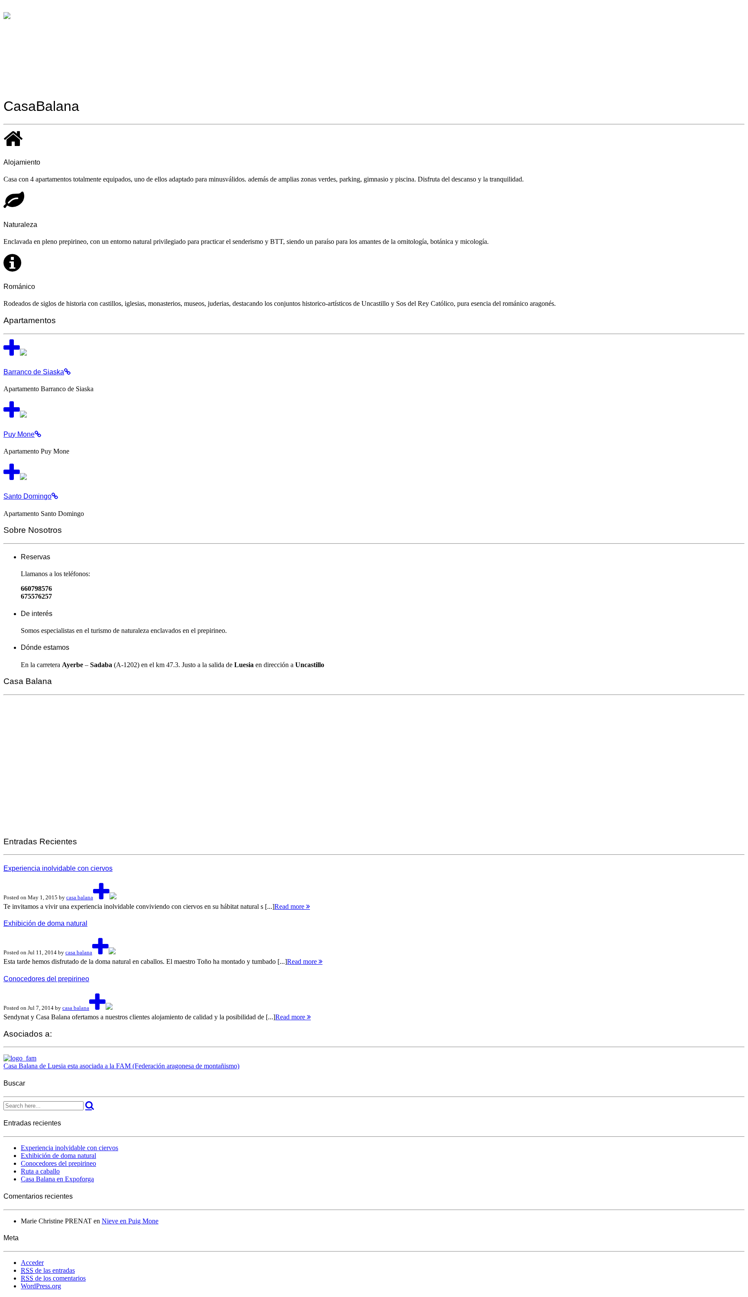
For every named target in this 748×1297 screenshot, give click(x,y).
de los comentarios (53, 1278)
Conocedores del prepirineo (58, 1163)
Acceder (32, 1262)
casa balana (79, 897)
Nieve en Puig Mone (130, 1221)
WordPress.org (41, 1286)
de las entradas (48, 1270)
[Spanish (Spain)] (6, 8)
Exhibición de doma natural (58, 1155)
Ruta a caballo (40, 1171)
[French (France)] (24, 8)
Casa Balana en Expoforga (57, 1179)
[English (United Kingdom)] (15, 8)
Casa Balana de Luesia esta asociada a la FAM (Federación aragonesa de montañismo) (121, 1066)
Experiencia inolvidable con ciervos (69, 1147)
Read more (290, 906)
